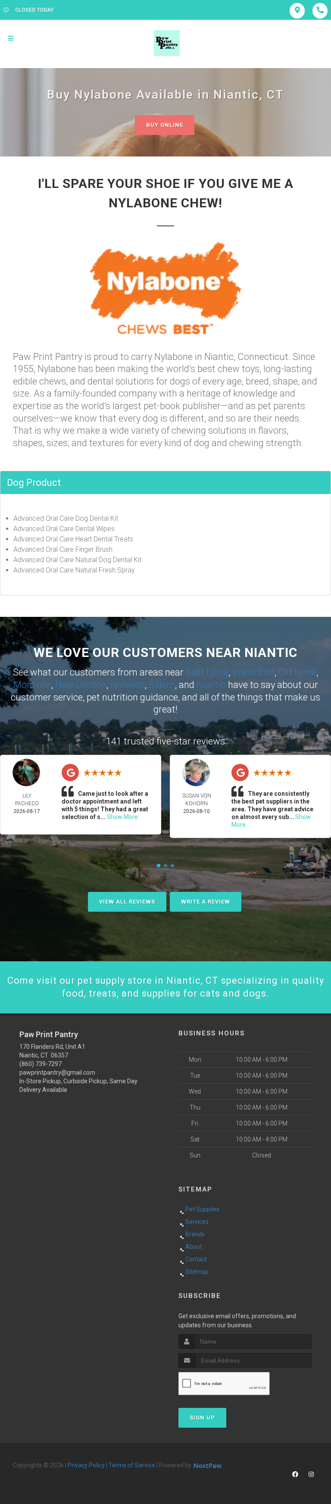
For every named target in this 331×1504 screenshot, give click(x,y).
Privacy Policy (86, 1465)
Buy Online (164, 125)
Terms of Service (132, 1465)
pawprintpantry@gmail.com (57, 1072)
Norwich (127, 684)
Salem (162, 684)
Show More (122, 816)
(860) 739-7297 (40, 1063)
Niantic (211, 684)
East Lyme (207, 672)
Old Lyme (297, 672)
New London (80, 684)
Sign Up (202, 1417)
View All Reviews (127, 901)
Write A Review (205, 901)
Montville (32, 684)
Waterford (253, 672)
